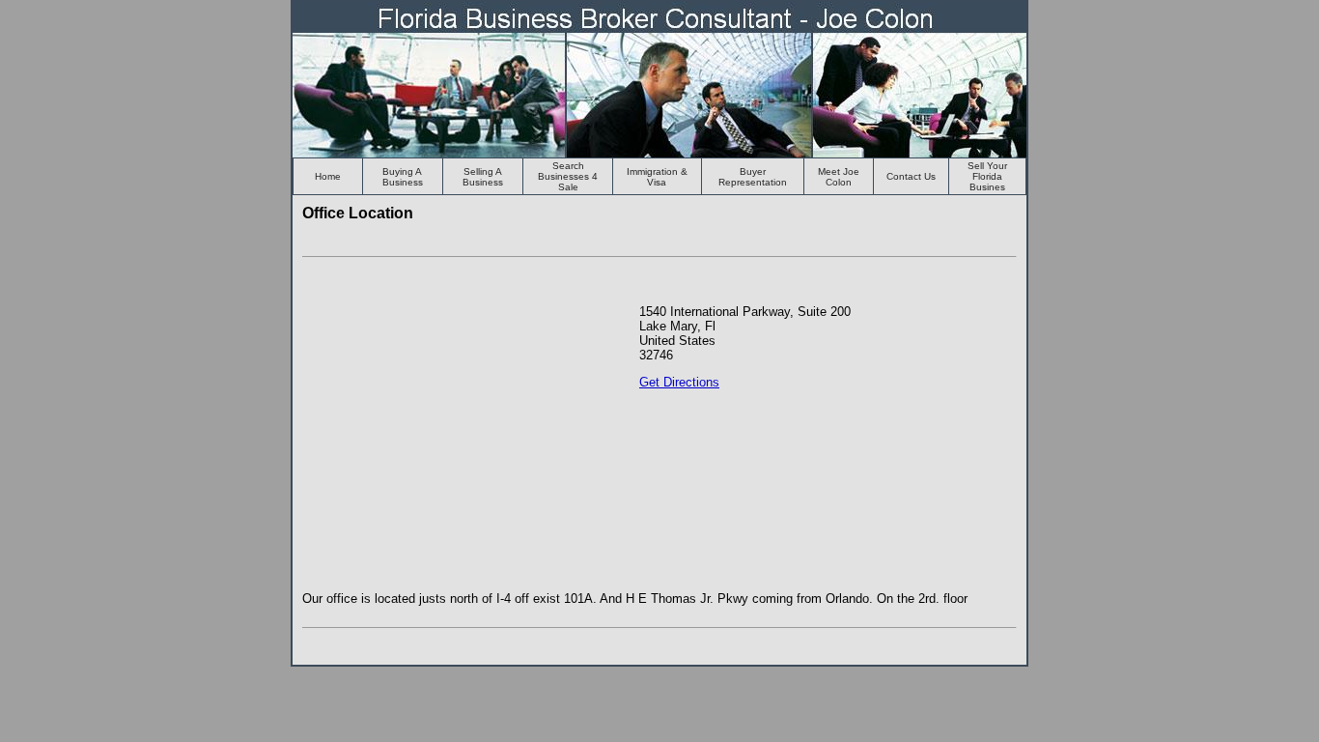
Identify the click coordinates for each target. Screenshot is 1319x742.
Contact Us (911, 176)
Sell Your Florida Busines (987, 176)
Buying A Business (402, 176)
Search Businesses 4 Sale (568, 176)
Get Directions (679, 382)
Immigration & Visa (657, 176)
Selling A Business (483, 176)
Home (328, 176)
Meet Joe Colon (838, 176)
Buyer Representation (752, 176)
